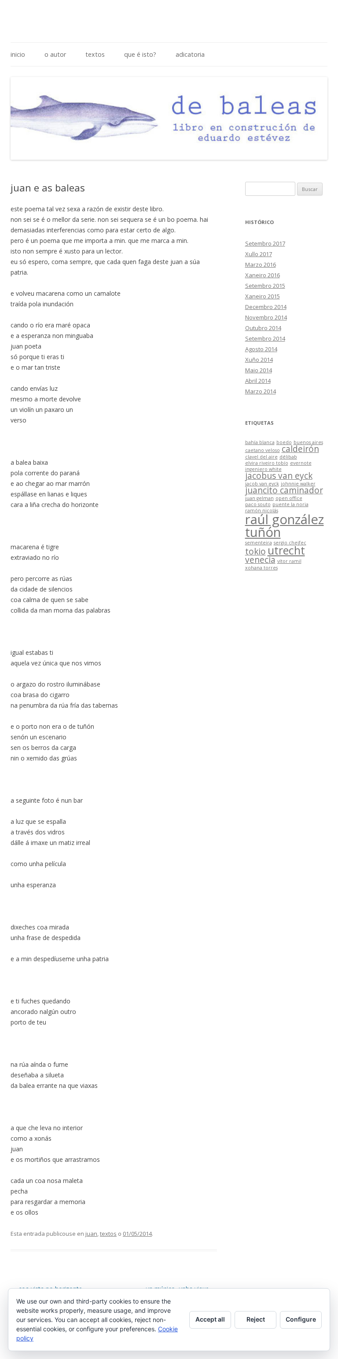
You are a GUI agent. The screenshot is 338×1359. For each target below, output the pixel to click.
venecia (260, 560)
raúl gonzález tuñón (284, 526)
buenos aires (308, 442)
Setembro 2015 (265, 286)
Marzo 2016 (260, 264)
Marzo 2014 (260, 391)
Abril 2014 (258, 381)
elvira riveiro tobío (266, 463)
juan (91, 1234)
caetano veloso (262, 450)
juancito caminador (284, 490)
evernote (301, 463)
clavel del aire (261, 457)
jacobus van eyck (278, 475)
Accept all (210, 1319)
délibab (288, 457)
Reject (255, 1319)
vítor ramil (289, 561)
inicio (18, 54)
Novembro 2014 (266, 317)
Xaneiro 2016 (262, 275)
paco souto (258, 504)
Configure (301, 1319)
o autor (55, 54)
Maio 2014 (258, 370)
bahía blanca (260, 442)
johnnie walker (298, 484)
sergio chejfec (290, 543)
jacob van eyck (262, 484)
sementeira (258, 543)
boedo (284, 442)
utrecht (286, 550)
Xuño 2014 (259, 360)
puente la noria (290, 504)
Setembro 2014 (265, 338)
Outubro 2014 (263, 328)
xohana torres (261, 568)
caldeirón (300, 449)
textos (95, 54)
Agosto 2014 (261, 349)
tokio (255, 551)
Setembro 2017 (265, 243)
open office (289, 498)
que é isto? (140, 54)
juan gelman (259, 498)
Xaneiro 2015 (262, 296)
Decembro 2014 (266, 307)
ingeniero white (263, 469)
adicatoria (190, 54)
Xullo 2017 (258, 254)
